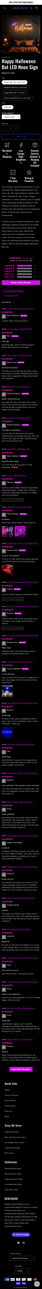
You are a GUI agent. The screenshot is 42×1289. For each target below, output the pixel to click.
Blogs (7, 1116)
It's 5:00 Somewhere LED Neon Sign (22, 582)
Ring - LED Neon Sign (16, 475)
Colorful (7, 107)
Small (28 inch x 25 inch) (14, 82)
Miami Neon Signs (12, 1132)
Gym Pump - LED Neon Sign (19, 507)
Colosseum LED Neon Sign (18, 418)
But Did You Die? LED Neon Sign (21, 744)
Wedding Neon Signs (13, 1169)
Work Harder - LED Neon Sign (20, 802)
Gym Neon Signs (11, 1190)
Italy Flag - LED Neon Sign (18, 387)
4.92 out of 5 (27, 258)
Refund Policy (10, 1101)
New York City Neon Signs (15, 1137)
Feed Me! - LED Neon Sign (18, 449)
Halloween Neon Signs (14, 1179)
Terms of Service (11, 1095)
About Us (8, 1111)
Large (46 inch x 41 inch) (14, 93)
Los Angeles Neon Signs (14, 1143)
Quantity (5, 123)
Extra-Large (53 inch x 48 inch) (17, 98)
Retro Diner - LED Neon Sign (19, 355)
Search (7, 1090)
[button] (4, 8)
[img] (21, 258)
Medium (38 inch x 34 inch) (15, 88)
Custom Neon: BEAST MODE (19, 329)
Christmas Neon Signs (13, 1184)
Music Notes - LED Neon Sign (20, 662)
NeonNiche (24, 1287)
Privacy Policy (10, 1106)
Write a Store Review (21, 282)
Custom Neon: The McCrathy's (20, 309)
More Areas (9, 1153)
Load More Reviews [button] (21, 1069)
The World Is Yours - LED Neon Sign (22, 543)
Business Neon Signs (13, 1174)
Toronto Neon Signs (13, 1148)
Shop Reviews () (11, 295)
